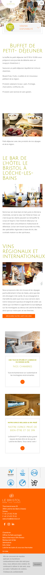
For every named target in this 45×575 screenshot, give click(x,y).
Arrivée (5, 551)
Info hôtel (6, 545)
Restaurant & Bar (9, 540)
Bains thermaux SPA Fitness (13, 537)
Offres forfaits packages (12, 535)
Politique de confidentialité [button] (13, 572)
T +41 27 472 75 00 (10, 514)
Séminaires (7, 542)
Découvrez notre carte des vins (19, 316)
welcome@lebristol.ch (11, 519)
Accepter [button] (37, 564)
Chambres (7, 532)
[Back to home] (22, 498)
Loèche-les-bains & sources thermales (18, 547)
